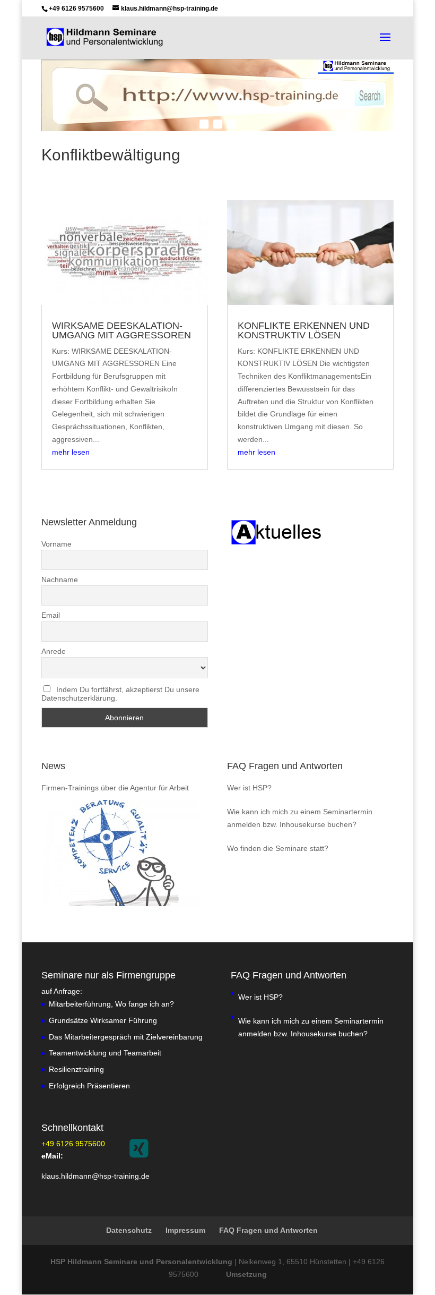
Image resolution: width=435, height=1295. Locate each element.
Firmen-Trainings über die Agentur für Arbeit (115, 787)
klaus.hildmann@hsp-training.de (95, 1176)
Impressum (185, 1230)
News (53, 766)
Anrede (53, 651)
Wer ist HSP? (249, 787)
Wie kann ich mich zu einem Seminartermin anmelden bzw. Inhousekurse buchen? (299, 818)
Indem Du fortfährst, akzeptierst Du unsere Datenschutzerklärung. (120, 693)
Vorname (56, 544)
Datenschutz (129, 1230)
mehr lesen (71, 452)
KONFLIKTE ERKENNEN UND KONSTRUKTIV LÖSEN (304, 330)
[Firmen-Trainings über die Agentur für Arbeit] (121, 853)
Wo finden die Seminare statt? (277, 848)
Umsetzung (246, 1274)
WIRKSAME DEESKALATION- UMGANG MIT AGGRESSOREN (121, 330)
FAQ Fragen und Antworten (285, 766)
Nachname (59, 579)
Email (50, 615)
